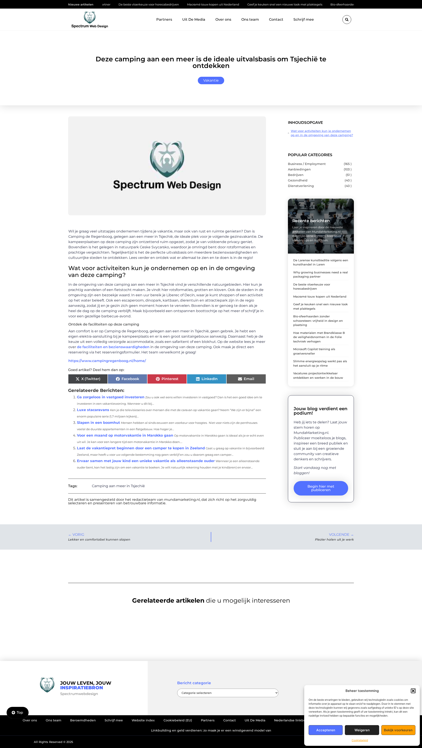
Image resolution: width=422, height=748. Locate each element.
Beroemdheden (83, 720)
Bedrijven (296, 175)
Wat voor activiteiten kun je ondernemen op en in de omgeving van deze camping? (322, 133)
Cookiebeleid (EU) (178, 720)
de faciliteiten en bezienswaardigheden (113, 347)
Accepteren (325, 730)
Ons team (250, 19)
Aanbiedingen (299, 169)
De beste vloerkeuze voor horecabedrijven (127, 4)
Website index (143, 720)
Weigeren (362, 730)
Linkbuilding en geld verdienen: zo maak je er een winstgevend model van (211, 730)
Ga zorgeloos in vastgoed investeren (110, 397)
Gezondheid (297, 180)
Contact (276, 19)
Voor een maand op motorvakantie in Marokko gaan (125, 435)
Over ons (223, 19)
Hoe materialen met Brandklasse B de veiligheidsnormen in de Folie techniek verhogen (319, 337)
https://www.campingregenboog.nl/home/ (107, 361)
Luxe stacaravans (93, 410)
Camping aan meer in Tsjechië (118, 486)
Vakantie (211, 80)
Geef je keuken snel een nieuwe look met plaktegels (263, 4)
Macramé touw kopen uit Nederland (192, 4)
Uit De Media (193, 19)
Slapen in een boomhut (98, 423)
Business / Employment (307, 164)
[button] (413, 691)
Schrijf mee (303, 19)
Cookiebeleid (360, 740)
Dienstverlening (301, 186)
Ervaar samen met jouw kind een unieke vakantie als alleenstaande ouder (146, 461)
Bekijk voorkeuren (398, 730)
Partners (164, 19)
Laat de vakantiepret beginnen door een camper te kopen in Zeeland (141, 448)
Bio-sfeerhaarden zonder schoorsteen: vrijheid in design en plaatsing (318, 321)
